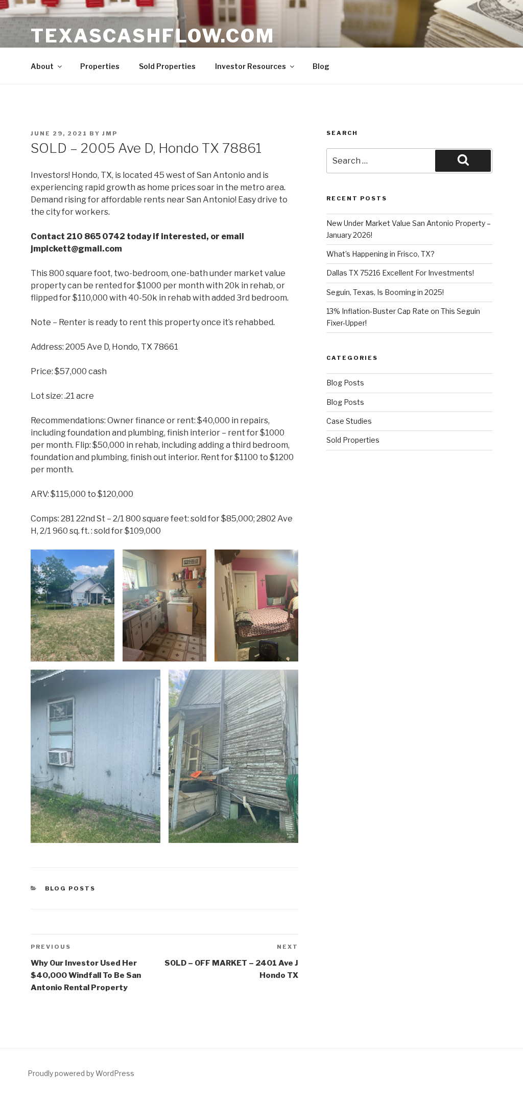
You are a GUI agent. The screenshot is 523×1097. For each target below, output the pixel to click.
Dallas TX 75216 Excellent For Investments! (400, 272)
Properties (100, 66)
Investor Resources (250, 66)
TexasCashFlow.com (153, 36)
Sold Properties (167, 66)
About (42, 66)
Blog (321, 66)
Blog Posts (70, 888)
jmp (109, 133)
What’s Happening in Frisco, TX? (380, 253)
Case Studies (349, 421)
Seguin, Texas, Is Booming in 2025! (385, 292)
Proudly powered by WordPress (81, 1073)
